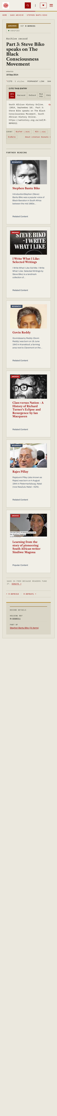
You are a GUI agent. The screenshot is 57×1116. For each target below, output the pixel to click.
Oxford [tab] (32, 95)
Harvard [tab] (21, 95)
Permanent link (35, 81)
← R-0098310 (12, 594)
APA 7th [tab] (12, 95)
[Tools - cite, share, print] (35, 5)
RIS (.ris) (40, 132)
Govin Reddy (21, 332)
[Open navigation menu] (51, 5)
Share (50, 81)
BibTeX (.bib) (23, 132)
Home (4, 15)
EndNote (12, 137)
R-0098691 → (30, 594)
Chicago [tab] (50, 95)
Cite (15, 81)
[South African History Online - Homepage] (5, 5)
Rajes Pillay (20, 471)
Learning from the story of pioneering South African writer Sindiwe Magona (26, 547)
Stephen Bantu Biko (37, 15)
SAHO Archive (17, 15)
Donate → (16, 584)
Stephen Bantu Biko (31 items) (24, 628)
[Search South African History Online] (28, 5)
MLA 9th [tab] (41, 95)
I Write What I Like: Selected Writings (26, 260)
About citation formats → (38, 137)
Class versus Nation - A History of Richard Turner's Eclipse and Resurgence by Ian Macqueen (27, 409)
